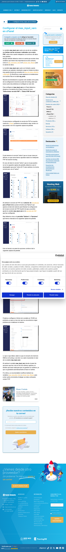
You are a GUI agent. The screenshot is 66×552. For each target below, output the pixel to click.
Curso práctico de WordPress (41, 503)
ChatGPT (8, 43)
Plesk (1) (48, 107)
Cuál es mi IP (37, 505)
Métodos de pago (38, 523)
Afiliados (20, 499)
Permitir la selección (33, 295)
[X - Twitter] (40, 1)
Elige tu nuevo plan (20, 486)
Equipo (19, 508)
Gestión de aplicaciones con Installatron (52, 146)
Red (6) (48, 123)
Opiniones (20, 514)
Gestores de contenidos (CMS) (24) (52, 100)
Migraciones (37, 508)
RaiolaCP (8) (49, 109)
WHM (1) (48, 111)
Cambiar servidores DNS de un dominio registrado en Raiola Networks (52, 160)
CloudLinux (35, 203)
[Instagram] (38, 1)
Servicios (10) (50, 126)
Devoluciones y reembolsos (40, 525)
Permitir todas (54, 295)
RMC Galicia (37, 512)
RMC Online (37, 510)
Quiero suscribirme (21, 432)
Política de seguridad (39, 520)
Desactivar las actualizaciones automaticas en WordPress (50, 167)
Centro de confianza (23, 503)
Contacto (20, 507)
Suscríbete (53, 42)
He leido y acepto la (17, 428)
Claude (18, 43)
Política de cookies (38, 518)
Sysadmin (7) (49, 132)
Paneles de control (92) (52, 104)
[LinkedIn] (44, 1)
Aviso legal (36, 514)
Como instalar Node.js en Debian (52, 174)
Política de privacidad (39, 516)
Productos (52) (50, 121)
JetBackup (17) (52, 118)
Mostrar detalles (56, 289)
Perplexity (29, 43)
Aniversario (36, 499)
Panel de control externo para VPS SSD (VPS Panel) (53, 155)
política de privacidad (21, 428)
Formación (36, 507)
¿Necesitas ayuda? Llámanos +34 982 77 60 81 (12, 1)
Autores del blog (22, 501)
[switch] (24, 283)
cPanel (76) (49, 114)
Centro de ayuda (38, 497)
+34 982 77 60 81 (8, 504)
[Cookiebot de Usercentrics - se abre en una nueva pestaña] (56, 255)
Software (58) (49, 129)
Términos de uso (38, 521)
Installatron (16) (52, 116)
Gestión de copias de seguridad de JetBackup (52, 150)
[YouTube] (42, 1)
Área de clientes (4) (51, 97)
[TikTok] (36, 1)
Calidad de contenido (23, 505)
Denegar (12, 295)
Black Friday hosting (39, 501)
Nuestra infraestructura (24, 512)
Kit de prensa (21, 510)
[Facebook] (45, 1)
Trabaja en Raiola (22, 516)
